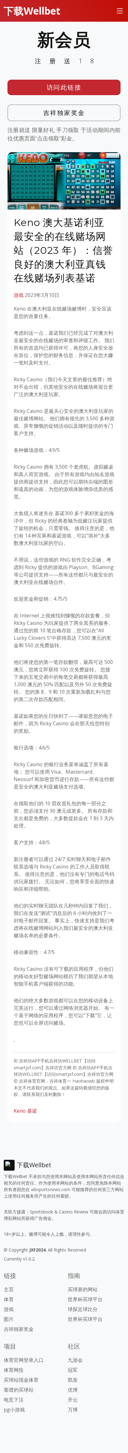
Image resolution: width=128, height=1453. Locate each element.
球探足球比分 (83, 1309)
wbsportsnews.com (50, 1189)
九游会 (75, 1360)
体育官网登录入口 (23, 1360)
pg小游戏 (14, 1409)
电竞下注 (14, 1399)
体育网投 (14, 1370)
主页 (9, 1289)
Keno (20, 1110)
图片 (9, 1319)
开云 (73, 1399)
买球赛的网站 (83, 1289)
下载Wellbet (32, 10)
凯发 (73, 1379)
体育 (9, 1299)
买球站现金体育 (21, 1379)
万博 (73, 1409)
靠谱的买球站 (19, 1389)
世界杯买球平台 (85, 1299)
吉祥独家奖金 (64, 112)
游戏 (19, 295)
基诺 (32, 1110)
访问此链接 (64, 87)
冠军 (73, 1370)
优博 (73, 1389)
